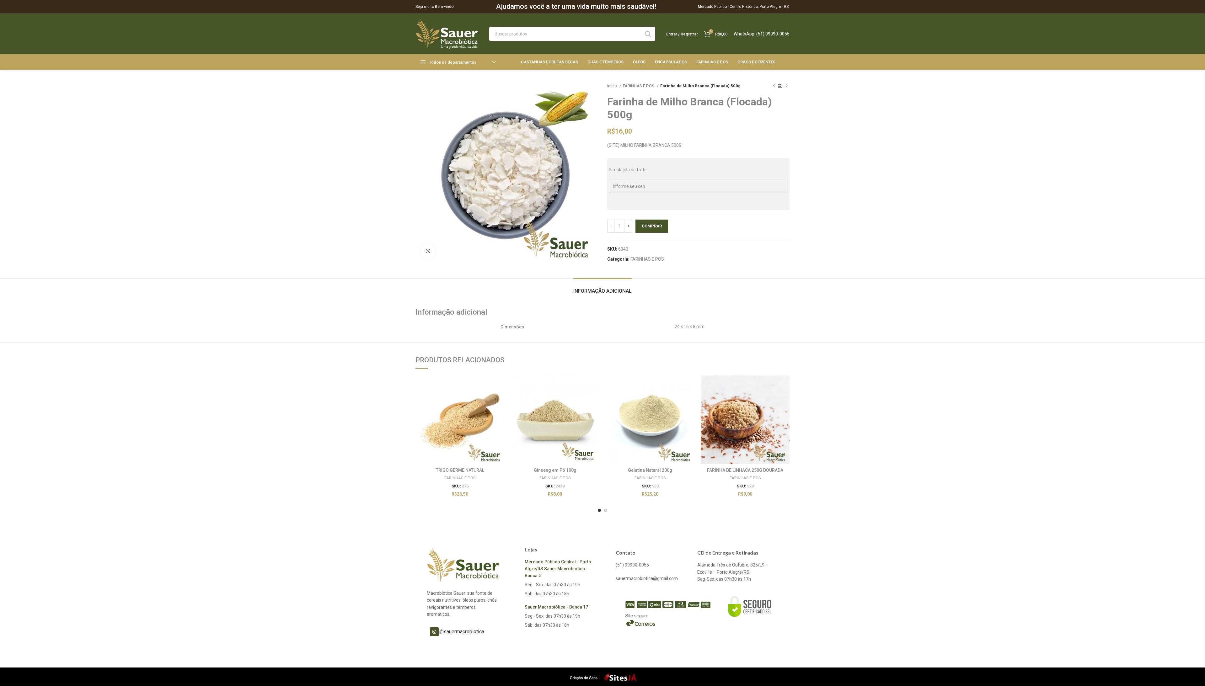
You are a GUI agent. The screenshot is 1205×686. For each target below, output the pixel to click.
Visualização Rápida (499, 400)
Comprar (652, 226)
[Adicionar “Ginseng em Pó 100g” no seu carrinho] (594, 386)
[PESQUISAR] (648, 34)
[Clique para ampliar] (428, 251)
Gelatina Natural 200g (650, 470)
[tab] (602, 287)
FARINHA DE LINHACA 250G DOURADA (745, 470)
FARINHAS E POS (639, 85)
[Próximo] (786, 86)
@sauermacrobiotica (461, 632)
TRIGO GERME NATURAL (460, 470)
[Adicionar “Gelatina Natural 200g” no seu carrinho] (690, 386)
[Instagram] (434, 631)
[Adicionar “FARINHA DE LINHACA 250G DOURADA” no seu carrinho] (785, 386)
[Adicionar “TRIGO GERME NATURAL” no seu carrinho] (499, 386)
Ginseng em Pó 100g (555, 470)
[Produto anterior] (774, 86)
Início (612, 85)
